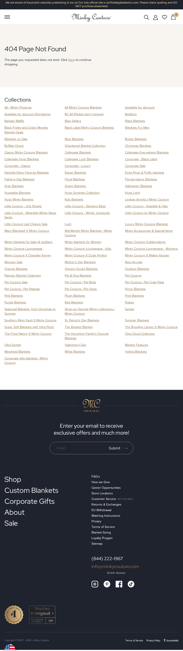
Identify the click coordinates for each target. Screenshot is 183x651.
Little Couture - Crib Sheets (23, 206)
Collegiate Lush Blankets (82, 159)
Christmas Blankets (138, 145)
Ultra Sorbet (12, 345)
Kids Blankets (74, 199)
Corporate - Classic (17, 166)
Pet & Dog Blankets (78, 275)
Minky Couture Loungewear (23, 248)
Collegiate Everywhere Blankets (147, 152)
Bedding (131, 114)
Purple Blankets (15, 302)
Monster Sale (13, 262)
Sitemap (97, 543)
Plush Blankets (75, 295)
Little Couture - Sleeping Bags (85, 206)
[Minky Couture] (91, 18)
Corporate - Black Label (141, 159)
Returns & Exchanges (106, 504)
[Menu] (7, 17)
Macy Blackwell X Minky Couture (26, 231)
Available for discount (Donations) (27, 114)
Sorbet (129, 309)
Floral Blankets (75, 179)
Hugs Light (132, 192)
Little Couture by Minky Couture (147, 213)
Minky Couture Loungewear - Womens (151, 248)
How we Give (101, 482)
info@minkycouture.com (115, 566)
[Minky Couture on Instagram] (95, 584)
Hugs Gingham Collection (82, 192)
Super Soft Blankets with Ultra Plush (29, 327)
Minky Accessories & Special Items (149, 231)
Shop (12, 479)
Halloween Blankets (138, 186)
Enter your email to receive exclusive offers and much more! (91, 429)
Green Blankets (75, 186)
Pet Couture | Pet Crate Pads (144, 282)
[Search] (146, 17)
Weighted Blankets (17, 351)
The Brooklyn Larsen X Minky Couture (151, 327)
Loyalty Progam (102, 538)
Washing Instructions (106, 515)
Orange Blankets (16, 269)
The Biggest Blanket (79, 327)
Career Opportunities (106, 487)
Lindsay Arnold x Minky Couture (147, 199)
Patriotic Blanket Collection (22, 275)
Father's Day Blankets (19, 179)
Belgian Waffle (14, 121)
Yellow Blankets (136, 351)
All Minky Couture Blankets (83, 107)
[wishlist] (164, 17)
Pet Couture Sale (16, 282)
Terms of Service (103, 527)
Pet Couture (133, 275)
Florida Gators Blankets (141, 179)
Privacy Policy (153, 640)
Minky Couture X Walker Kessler (147, 255)
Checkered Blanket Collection (85, 145)
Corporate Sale (135, 166)
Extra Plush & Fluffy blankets (144, 172)
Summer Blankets (137, 320)
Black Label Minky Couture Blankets (89, 127)
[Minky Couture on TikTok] (131, 584)
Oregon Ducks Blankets (81, 269)
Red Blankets (74, 302)
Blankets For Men (137, 127)
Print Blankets (134, 295)
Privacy (96, 521)
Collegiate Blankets (78, 152)
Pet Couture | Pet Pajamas (22, 289)
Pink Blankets (13, 295)
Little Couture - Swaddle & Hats (146, 206)
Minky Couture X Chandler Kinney (27, 255)
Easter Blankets (75, 172)
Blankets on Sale (15, 139)
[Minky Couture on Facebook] (119, 584)
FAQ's (96, 476)
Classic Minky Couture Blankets (26, 152)
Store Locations (102, 493)
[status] (173, 16)
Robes (129, 302)
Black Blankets (135, 121)
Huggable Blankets (17, 192)
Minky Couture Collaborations (145, 242)
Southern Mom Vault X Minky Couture (30, 320)
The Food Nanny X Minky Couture (28, 333)
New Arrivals (133, 262)
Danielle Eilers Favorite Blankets (26, 172)
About (14, 512)
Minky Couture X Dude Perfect (86, 255)
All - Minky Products (18, 107)
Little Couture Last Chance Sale (26, 224)
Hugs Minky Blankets (18, 199)
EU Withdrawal (101, 510)
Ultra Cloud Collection (140, 333)
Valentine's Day (75, 345)
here (71, 60)
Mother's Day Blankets (80, 262)
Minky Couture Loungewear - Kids (88, 248)
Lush (68, 224)
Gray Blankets (14, 186)
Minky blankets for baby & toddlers (28, 242)
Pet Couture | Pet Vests (81, 289)
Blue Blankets (74, 139)
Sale (11, 523)
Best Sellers (73, 121)
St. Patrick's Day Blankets (82, 320)
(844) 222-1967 (107, 558)
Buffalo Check (14, 145)
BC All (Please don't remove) (84, 114)
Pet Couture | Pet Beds (80, 282)
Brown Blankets (136, 139)
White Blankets (75, 351)
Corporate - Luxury (78, 166)
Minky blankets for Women (83, 242)
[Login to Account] (155, 17)
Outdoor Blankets (137, 269)
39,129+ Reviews (116, 573)
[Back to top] (91, 405)
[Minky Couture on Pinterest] (107, 584)
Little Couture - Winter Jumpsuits (87, 213)
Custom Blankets (31, 490)
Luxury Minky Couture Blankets (146, 224)
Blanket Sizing (101, 532)
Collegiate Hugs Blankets (21, 159)
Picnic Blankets (135, 289)
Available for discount (140, 107)
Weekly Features (136, 345)
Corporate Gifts (29, 501)
